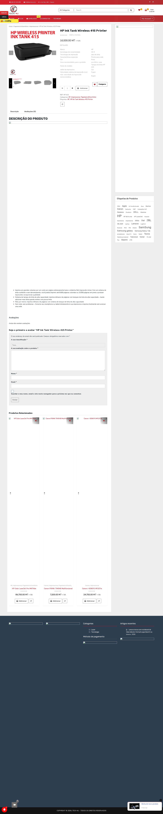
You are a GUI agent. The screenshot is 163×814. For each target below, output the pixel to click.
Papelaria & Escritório (88, 97)
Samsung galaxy (125, 231)
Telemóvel (134, 237)
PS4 (125, 228)
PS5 (130, 228)
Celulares (120, 212)
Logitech (143, 224)
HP (70, 97)
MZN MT (4, 13)
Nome (14, 374)
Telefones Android (122, 237)
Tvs (118, 240)
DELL (135, 212)
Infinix (137, 221)
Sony (135, 234)
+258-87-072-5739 (15, 2)
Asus (142, 206)
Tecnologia (95, 632)
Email (14, 382)
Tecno (147, 234)
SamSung (145, 227)
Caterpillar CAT (142, 209)
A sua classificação (19, 340)
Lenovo (135, 223)
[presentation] (11, 53)
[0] (14, 805)
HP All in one (128, 216)
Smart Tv (129, 234)
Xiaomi (124, 240)
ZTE (131, 240)
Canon (46, 585)
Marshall (119, 228)
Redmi (135, 228)
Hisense (143, 212)
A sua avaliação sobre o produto (24, 348)
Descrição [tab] (14, 112)
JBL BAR (120, 224)
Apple (124, 206)
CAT (134, 209)
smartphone (121, 234)
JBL (149, 220)
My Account (146, 18)
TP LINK (149, 237)
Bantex (148, 206)
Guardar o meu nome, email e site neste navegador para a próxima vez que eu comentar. (46, 394)
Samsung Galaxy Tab (142, 231)
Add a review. (75, 35)
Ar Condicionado (134, 206)
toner (142, 237)
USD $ (5, 17)
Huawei (146, 216)
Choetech (128, 212)
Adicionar (84, 88)
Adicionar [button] (23, 601)
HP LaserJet (138, 216)
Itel (143, 220)
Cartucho (128, 209)
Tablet (140, 234)
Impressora (120, 220)
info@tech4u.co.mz (30, 2)
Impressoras (33, 26)
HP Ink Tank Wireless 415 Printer (81, 99)
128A (118, 206)
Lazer (93, 630)
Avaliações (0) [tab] (30, 112)
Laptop (127, 224)
